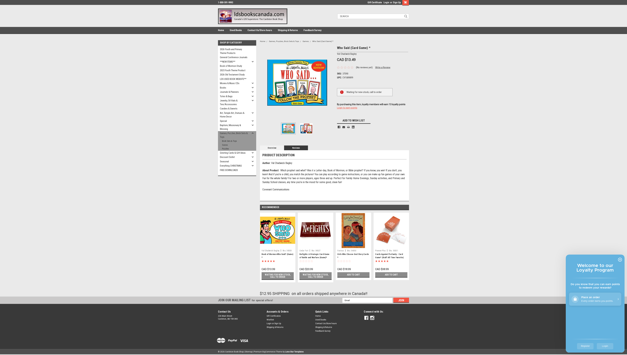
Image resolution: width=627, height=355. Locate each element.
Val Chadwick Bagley (270, 251)
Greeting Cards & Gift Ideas (233, 152)
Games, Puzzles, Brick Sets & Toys (234, 135)
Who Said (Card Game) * (322, 41)
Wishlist (270, 320)
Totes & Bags (226, 96)
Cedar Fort (303, 251)
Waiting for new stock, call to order (278, 275)
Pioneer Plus (380, 251)
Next (331, 83)
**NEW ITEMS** (227, 61)
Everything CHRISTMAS (231, 165)
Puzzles (225, 148)
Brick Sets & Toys (229, 141)
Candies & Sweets (228, 108)
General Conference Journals (233, 57)
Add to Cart (353, 274)
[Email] (343, 127)
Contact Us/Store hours (260, 30)
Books (223, 87)
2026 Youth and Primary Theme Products (231, 51)
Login (386, 2)
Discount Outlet (227, 157)
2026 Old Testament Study (232, 74)
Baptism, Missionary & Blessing (230, 127)
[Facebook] (339, 127)
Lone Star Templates (294, 352)
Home (221, 30)
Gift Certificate (375, 2)
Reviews (296, 148)
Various (340, 251)
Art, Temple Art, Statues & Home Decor (232, 115)
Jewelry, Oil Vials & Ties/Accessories (229, 102)
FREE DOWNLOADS (229, 170)
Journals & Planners (229, 91)
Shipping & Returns (288, 30)
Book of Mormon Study (231, 66)
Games (225, 145)
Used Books (236, 30)
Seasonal (224, 161)
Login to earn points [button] (347, 107)
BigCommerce (268, 352)
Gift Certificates (274, 316)
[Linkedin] (353, 127)
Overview (272, 148)
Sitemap (248, 352)
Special (223, 121)
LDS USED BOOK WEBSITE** (233, 79)
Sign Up (397, 2)
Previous (263, 83)
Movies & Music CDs (229, 83)
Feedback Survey (313, 30)
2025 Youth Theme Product (232, 70)
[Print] (348, 127)
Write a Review (382, 67)
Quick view (277, 245)
